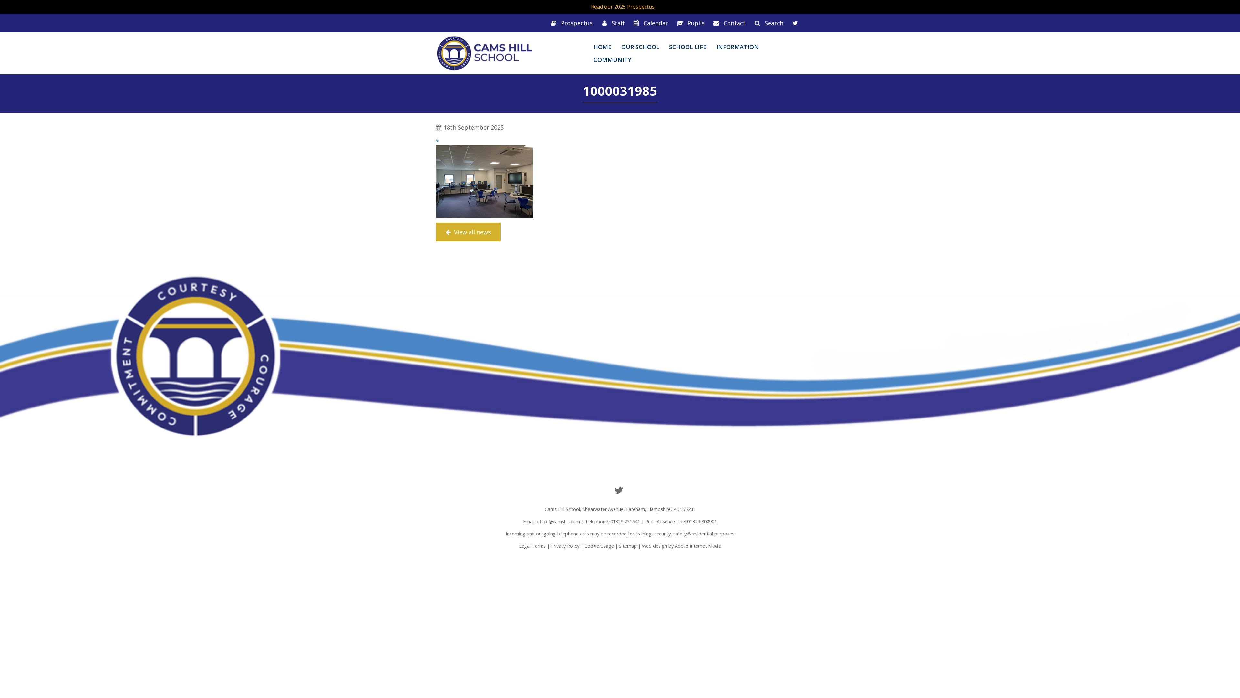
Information (737, 47)
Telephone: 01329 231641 (612, 521)
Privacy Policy (565, 546)
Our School (640, 47)
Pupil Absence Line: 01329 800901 (681, 521)
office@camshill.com (558, 521)
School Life (688, 47)
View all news (471, 232)
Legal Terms (532, 546)
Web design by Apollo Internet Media (681, 546)
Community (612, 60)
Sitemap (628, 546)
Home (603, 47)
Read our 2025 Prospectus (623, 6)
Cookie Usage (599, 546)
